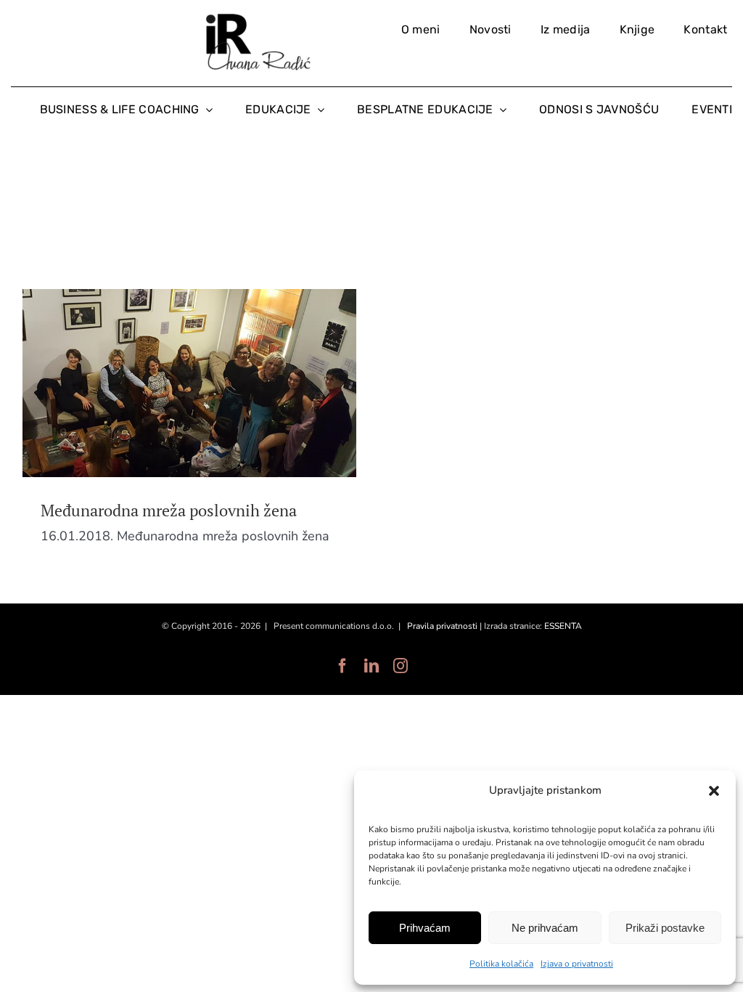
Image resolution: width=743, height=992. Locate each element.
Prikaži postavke (665, 928)
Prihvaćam (425, 928)
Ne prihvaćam (545, 928)
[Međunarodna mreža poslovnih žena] (189, 383)
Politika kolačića (501, 963)
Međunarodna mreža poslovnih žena (162, 382)
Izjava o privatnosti (577, 963)
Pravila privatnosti (442, 626)
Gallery (217, 382)
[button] (714, 791)
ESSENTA (563, 626)
